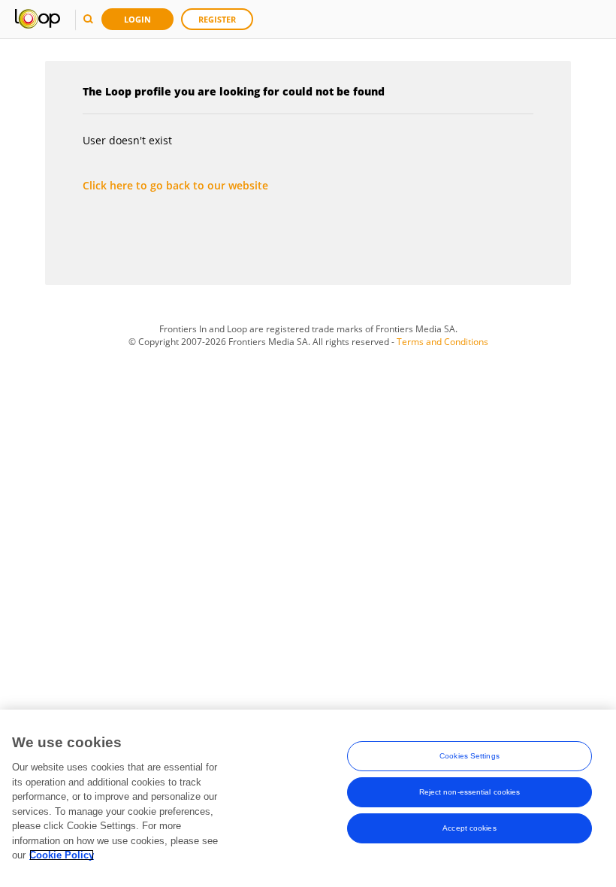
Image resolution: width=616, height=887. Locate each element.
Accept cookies (469, 828)
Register (217, 19)
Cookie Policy (61, 855)
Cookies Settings (469, 756)
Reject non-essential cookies (470, 792)
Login (137, 19)
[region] (308, 798)
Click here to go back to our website (175, 185)
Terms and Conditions (442, 341)
